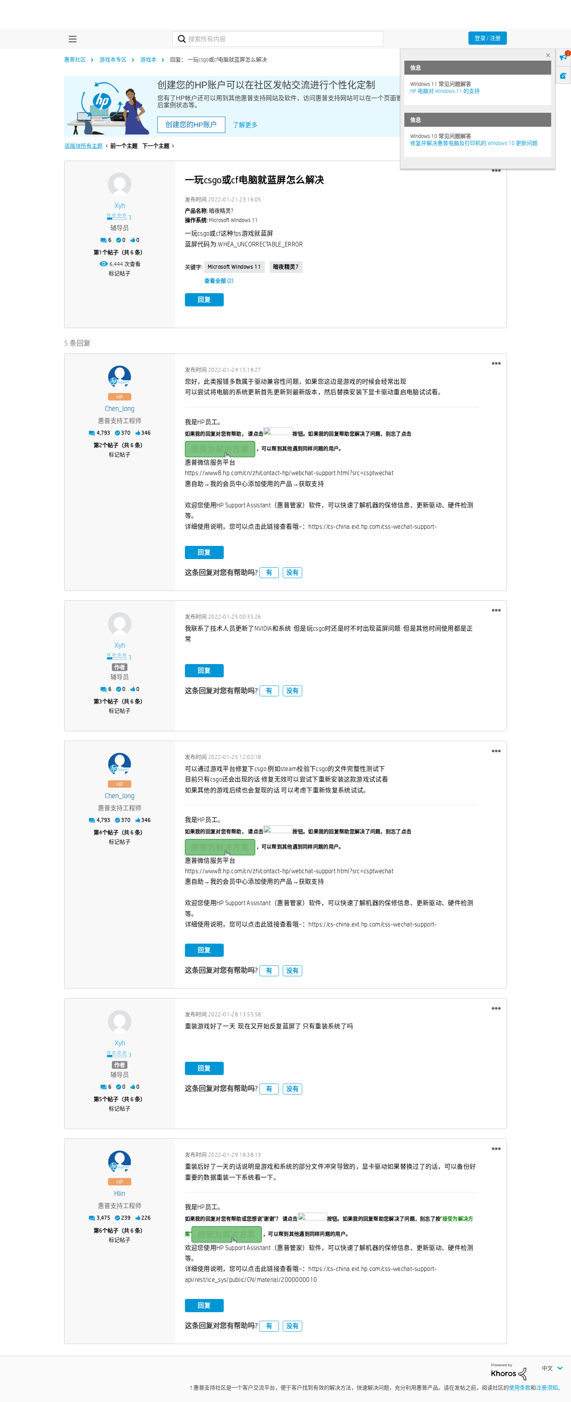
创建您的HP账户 (191, 125)
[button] (496, 170)
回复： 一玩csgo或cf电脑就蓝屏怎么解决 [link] (218, 59)
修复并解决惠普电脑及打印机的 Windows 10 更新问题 (474, 143)
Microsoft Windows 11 (234, 266)
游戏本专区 (113, 59)
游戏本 (148, 59)
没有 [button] (292, 572)
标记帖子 (120, 273)
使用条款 (520, 1387)
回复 (204, 299)
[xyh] (119, 184)
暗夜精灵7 (286, 266)
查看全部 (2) (218, 280)
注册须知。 (549, 1387)
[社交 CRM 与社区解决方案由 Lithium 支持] (508, 1371)
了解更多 (245, 125)
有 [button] (269, 572)
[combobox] (277, 39)
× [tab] (548, 55)
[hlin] (119, 1162)
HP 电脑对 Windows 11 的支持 (445, 90)
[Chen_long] (119, 377)
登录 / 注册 (488, 38)
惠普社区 (75, 59)
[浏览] (70, 39)
